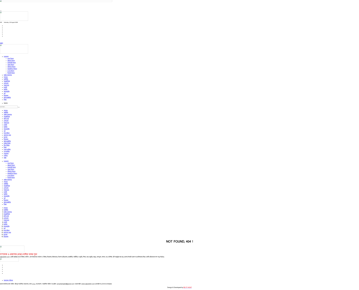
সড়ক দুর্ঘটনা (7, 149)
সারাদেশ (6, 57)
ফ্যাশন (5, 137)
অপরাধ (6, 77)
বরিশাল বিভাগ (11, 67)
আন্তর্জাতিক (7, 81)
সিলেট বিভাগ (11, 73)
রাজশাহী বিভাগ (11, 63)
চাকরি (5, 87)
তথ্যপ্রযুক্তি (6, 91)
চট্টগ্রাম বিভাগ (11, 61)
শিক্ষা (5, 100)
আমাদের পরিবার (8, 280)
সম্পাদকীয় (7, 152)
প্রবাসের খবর (7, 135)
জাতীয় (5, 89)
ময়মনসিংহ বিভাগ (12, 69)
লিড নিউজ (6, 145)
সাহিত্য (6, 156)
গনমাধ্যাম (6, 85)
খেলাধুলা (6, 83)
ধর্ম (4, 94)
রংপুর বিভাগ (10, 71)
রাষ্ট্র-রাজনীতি (7, 98)
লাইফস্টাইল (7, 143)
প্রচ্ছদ (1, 43)
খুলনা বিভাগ (10, 65)
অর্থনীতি (6, 79)
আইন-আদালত (8, 75)
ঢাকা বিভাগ (10, 59)
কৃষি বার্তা (6, 119)
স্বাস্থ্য (5, 158)
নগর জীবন (6, 133)
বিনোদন (6, 96)
